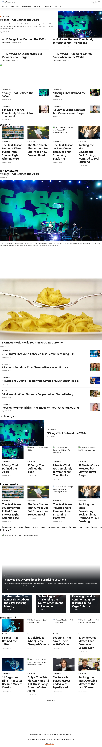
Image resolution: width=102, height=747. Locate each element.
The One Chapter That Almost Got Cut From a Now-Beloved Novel (38, 150)
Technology (7, 417)
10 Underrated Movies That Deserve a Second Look (87, 643)
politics (64, 528)
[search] (89, 2)
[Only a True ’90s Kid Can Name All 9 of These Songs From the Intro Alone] (38, 665)
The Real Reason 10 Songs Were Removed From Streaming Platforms (63, 151)
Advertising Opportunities (62, 736)
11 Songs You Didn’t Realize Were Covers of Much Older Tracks (40, 381)
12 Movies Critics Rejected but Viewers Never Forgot (22, 55)
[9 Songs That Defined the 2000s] (80, 24)
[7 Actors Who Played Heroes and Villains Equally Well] (64, 665)
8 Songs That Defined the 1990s (10, 642)
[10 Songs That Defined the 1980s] (95, 92)
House (94, 528)
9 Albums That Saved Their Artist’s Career (62, 642)
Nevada (73, 528)
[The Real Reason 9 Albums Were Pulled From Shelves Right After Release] (13, 132)
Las (15, 528)
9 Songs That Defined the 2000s (19, 20)
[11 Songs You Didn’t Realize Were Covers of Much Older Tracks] (95, 381)
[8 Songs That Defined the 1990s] (13, 626)
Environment (8, 485)
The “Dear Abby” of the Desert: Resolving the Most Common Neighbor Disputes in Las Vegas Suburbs (84, 598)
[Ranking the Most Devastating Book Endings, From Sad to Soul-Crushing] (89, 132)
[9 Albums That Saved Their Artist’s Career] (64, 626)
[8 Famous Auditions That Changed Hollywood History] (95, 368)
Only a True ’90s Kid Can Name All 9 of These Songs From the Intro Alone (38, 684)
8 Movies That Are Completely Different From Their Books (73, 40)
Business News (9, 171)
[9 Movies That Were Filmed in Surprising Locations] (51, 564)
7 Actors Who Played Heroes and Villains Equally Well (61, 683)
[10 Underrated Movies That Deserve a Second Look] (89, 626)
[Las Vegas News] (8, 2)
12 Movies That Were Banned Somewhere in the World (72, 55)
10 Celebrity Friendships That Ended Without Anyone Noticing (40, 408)
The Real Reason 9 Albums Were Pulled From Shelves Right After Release (12, 151)
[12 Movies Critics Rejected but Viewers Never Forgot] (95, 109)
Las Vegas (7, 528)
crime (43, 528)
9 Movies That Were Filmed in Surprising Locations (35, 580)
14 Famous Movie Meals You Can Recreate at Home (31, 343)
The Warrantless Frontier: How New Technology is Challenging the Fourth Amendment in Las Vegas (50, 598)
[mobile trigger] (98, 2)
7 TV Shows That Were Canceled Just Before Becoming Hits (38, 355)
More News (7, 618)
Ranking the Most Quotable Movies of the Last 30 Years (87, 683)
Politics (4, 531)
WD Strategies (49, 746)
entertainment (53, 528)
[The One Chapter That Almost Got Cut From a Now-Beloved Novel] (38, 132)
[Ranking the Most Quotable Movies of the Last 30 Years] (89, 665)
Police (87, 528)
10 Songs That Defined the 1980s (25, 39)
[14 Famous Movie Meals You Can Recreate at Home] (51, 310)
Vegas (21, 528)
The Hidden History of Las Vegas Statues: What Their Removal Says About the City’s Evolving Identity (16, 598)
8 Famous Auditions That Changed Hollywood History (35, 368)
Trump (35, 528)
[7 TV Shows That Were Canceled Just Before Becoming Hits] (95, 354)
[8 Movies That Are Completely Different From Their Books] (44, 109)
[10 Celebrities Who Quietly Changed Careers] (38, 626)
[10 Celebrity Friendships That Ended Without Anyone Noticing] (95, 408)
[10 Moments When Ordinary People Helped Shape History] (95, 394)
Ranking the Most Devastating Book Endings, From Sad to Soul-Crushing (89, 153)
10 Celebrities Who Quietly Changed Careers (38, 642)
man (80, 528)
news (28, 528)
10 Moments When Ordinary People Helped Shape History (37, 395)
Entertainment (6, 16)
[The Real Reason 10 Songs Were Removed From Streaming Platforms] (64, 132)
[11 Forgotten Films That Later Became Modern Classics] (13, 665)
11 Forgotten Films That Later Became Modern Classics (12, 683)
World (4, 125)
